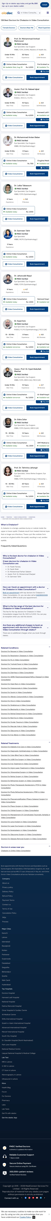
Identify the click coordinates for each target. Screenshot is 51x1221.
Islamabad (6, 942)
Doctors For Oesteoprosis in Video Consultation (19, 668)
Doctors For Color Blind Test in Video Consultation (20, 755)
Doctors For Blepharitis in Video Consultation (18, 709)
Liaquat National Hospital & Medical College (18, 1053)
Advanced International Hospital (14, 1028)
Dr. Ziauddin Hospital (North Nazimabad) (17, 1040)
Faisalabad (6, 963)
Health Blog (6, 1088)
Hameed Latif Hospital (10, 997)
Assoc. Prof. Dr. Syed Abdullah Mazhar (27, 370)
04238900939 (42, 595)
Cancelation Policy (9, 913)
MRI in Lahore (7, 1062)
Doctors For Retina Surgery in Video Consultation (19, 776)
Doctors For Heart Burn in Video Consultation (18, 684)
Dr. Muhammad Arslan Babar (27, 137)
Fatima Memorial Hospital (11, 1006)
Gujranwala (6, 959)
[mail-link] (37, 1198)
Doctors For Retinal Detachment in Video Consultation (21, 714)
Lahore (4, 937)
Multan (4, 950)
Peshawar (5, 955)
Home (2, 517)
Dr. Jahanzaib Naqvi (23, 276)
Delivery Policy (7, 892)
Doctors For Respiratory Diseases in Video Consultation (22, 656)
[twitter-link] (22, 1198)
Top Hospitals (7, 989)
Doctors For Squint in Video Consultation (16, 692)
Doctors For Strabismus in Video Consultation (18, 705)
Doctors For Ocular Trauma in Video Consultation (20, 722)
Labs (4, 1105)
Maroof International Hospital (13, 1032)
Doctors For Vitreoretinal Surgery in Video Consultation (22, 772)
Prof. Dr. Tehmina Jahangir (26, 468)
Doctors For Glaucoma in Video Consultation (18, 731)
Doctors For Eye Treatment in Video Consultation (19, 764)
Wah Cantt (6, 980)
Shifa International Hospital (12, 1019)
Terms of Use (7, 909)
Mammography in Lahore (11, 1075)
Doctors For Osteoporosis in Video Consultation (19, 688)
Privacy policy (7, 887)
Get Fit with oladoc (9, 1113)
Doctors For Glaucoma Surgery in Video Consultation (21, 834)
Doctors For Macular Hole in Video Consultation (19, 726)
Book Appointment (37, 77)
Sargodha (5, 967)
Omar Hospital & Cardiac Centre (14, 1010)
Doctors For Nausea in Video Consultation (17, 651)
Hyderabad (6, 985)
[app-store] (12, 1124)
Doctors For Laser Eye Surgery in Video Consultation (21, 826)
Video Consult (15, 78)
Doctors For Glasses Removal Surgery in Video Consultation (24, 839)
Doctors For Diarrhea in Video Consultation (17, 673)
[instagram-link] (29, 1198)
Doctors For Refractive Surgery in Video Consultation (21, 781)
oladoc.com (38, 1191)
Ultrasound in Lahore (10, 1079)
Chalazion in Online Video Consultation (15, 851)
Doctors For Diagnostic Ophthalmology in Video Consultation (24, 751)
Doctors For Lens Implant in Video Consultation (19, 822)
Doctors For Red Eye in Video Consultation (17, 718)
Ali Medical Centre (9, 1015)
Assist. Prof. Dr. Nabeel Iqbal (26, 89)
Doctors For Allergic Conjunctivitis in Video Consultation (22, 697)
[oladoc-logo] (7, 12)
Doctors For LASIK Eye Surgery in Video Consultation (21, 759)
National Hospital (8, 1002)
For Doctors (6, 1096)
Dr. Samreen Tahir (22, 231)
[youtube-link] (33, 1198)
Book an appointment (11, 593)
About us (5, 883)
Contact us (6, 905)
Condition (32, 517)
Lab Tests (5, 1109)
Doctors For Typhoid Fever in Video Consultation (19, 664)
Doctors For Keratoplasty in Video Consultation (19, 830)
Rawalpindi (6, 946)
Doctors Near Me (26, 28)
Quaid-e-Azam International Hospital (16, 1023)
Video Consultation (20, 517)
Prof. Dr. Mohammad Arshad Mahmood (27, 40)
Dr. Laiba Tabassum (23, 185)
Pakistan (9, 517)
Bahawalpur (6, 972)
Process (5, 922)
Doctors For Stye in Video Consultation (15, 701)
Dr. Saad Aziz (20, 321)
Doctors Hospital (8, 993)
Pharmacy (6, 1100)
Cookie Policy (25, 1217)
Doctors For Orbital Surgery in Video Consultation (20, 810)
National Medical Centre (11, 1049)
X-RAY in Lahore (8, 1066)
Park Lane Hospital (9, 1045)
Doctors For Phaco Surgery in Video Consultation (19, 806)
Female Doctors (9, 28)
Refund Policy (7, 896)
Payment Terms (8, 900)
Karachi (5, 933)
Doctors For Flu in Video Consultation (15, 660)
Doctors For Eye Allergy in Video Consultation (18, 735)
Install (44, 5)
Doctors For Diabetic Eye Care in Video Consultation (21, 747)
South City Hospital (9, 1036)
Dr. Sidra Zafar (20, 419)
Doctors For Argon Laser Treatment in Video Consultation (23, 768)
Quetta (4, 976)
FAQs (4, 917)
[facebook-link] (26, 1198)
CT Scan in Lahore (9, 1070)
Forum (4, 1092)
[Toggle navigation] (47, 12)
